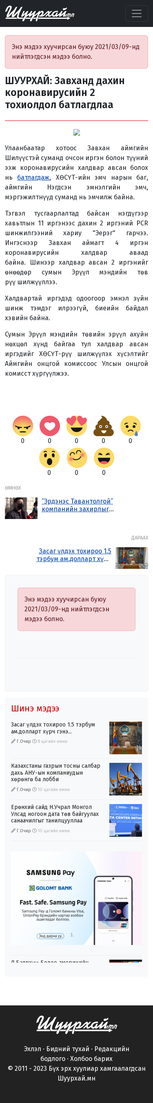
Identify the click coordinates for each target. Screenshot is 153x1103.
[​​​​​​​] (77, 1024)
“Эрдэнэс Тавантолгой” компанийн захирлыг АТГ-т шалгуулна (77, 509)
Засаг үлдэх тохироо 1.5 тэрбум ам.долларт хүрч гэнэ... (73, 558)
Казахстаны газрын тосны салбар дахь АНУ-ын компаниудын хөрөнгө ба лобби (55, 772)
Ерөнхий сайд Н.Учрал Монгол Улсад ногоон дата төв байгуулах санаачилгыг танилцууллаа (55, 814)
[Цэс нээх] (136, 13)
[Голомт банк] (76, 898)
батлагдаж (33, 177)
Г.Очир (24, 741)
